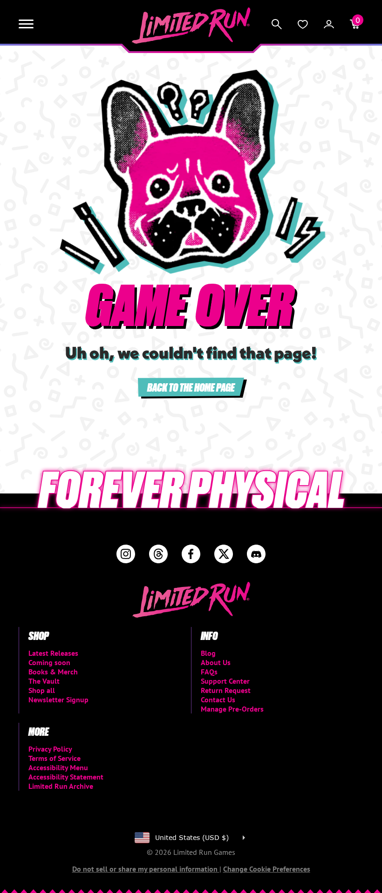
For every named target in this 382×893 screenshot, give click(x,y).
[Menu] (26, 24)
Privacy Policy (50, 748)
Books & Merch (53, 671)
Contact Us (218, 699)
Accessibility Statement (65, 776)
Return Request (226, 690)
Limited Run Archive (60, 786)
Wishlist (302, 24)
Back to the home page (191, 387)
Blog (208, 653)
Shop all (41, 690)
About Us (216, 662)
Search (276, 24)
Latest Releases (53, 653)
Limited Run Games (191, 25)
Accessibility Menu (58, 767)
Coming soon (49, 662)
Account (329, 24)
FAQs (209, 671)
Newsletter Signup (58, 699)
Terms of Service (54, 758)
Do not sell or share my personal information (145, 868)
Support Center (225, 681)
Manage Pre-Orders (232, 708)
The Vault (44, 681)
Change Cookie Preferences (266, 868)
